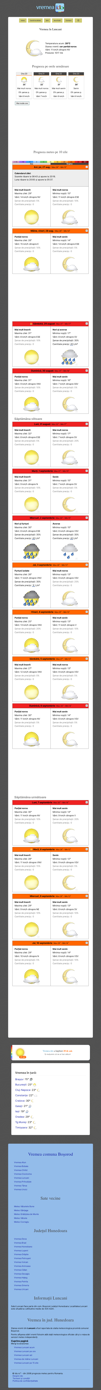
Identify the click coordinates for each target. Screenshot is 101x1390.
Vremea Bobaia (21, 1166)
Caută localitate (35, 20)
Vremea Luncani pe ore (25, 1351)
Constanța (21, 1095)
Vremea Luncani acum (24, 1347)
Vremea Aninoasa (22, 1266)
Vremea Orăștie (21, 1254)
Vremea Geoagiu (22, 1274)
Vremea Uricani (21, 1289)
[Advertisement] (50, 126)
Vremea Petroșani (22, 1258)
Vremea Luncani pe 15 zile (26, 1363)
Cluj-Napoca (22, 1090)
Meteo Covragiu (21, 1222)
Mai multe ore (22, 103)
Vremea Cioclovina (23, 1174)
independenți (31, 1337)
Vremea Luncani (21, 1178)
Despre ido (18, 1376)
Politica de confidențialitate (25, 1381)
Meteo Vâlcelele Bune (24, 1206)
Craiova (19, 1100)
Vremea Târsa (20, 1185)
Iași (17, 1111)
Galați (18, 1106)
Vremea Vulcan (21, 1262)
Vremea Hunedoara (23, 1246)
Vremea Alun (20, 1162)
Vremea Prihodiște (22, 1181)
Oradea (19, 1116)
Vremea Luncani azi (23, 1355)
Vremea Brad (20, 1243)
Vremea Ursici (20, 1189)
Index (23, 20)
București (20, 1084)
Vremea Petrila (21, 1281)
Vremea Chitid (20, 1170)
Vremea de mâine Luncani (26, 1359)
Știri (47, 20)
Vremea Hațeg (20, 1277)
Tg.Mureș (20, 1122)
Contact (68, 20)
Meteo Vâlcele (20, 1218)
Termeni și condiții (21, 1378)
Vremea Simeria (21, 1285)
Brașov (19, 1079)
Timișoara (21, 1127)
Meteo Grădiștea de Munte (26, 1214)
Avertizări (57, 20)
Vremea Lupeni (21, 1250)
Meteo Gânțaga (21, 1210)
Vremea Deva (20, 1239)
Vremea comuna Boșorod (50, 1154)
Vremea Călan (20, 1270)
